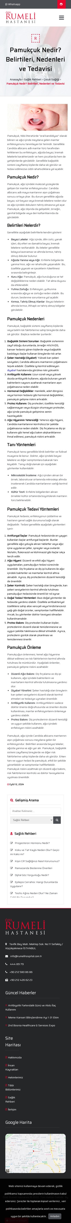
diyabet (11, 370)
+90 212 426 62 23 (20, 980)
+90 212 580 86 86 (21, 972)
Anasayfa (16, 79)
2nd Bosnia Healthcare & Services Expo (31, 1025)
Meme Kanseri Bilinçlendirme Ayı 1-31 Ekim (33, 1017)
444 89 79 (16, 964)
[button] (57, 820)
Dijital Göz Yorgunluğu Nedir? (32, 875)
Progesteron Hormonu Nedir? (32, 843)
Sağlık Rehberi (32, 79)
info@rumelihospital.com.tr (26, 956)
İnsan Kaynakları (11, 1067)
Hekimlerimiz (15, 1077)
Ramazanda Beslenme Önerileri (33, 868)
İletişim (12, 1109)
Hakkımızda (15, 1057)
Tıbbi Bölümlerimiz (12, 1087)
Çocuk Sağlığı (51, 79)
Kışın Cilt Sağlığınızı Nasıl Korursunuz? (37, 861)
